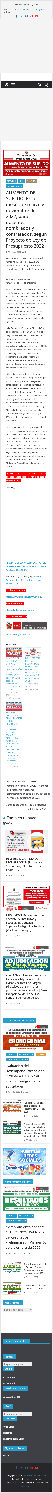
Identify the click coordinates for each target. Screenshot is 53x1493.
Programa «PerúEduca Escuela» (26, 9)
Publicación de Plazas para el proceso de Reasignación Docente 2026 (34, 1107)
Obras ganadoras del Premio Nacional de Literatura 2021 (26, 807)
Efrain (26, 252)
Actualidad (11, 181)
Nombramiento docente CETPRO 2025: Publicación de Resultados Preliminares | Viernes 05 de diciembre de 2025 (26, 1237)
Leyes (21, 181)
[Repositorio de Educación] (6, 84)
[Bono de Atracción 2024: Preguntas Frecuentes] (12, 1289)
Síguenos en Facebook (17, 1341)
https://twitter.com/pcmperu (20, 610)
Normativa (31, 181)
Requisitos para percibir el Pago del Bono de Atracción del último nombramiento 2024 (35, 1268)
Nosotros (7, 1432)
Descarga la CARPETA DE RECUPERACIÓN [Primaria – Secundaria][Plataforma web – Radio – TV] (26, 864)
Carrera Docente (26, 1055)
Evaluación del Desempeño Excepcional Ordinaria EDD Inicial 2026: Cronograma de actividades (25, 1076)
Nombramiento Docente (16, 1221)
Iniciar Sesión (9, 1377)
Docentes (41, 1055)
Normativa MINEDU (14, 186)
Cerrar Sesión (9, 1383)
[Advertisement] (26, 46)
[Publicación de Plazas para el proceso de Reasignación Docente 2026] (12, 1109)
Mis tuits (7, 1455)
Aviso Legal (8, 1426)
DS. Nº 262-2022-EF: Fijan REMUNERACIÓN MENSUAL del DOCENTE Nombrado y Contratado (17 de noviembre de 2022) (33, 669)
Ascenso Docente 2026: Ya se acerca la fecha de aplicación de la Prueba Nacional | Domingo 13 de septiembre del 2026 (35, 1130)
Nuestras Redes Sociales (15, 1438)
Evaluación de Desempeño (17, 1060)
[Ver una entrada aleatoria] (46, 84)
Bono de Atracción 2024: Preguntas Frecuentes (35, 1287)
